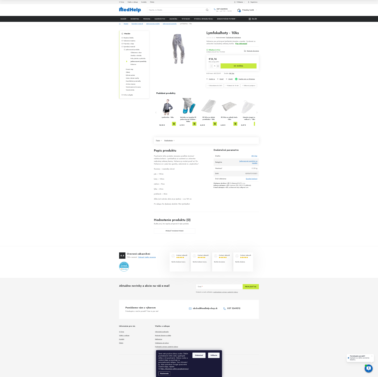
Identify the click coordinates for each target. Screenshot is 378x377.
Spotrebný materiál (129, 47)
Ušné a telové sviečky (132, 78)
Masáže (127, 33)
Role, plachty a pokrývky (138, 58)
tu (159, 364)
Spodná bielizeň (251, 179)
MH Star (231, 73)
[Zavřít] (372, 356)
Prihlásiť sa (250, 287)
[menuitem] (124, 19)
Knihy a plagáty (128, 95)
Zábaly (128, 72)
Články (152, 2)
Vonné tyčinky (130, 90)
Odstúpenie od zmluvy (162, 343)
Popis (158, 140)
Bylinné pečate (130, 75)
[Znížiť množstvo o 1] (211, 66)
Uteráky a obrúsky (136, 55)
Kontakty (143, 2)
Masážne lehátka (129, 38)
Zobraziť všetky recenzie (147, 257)
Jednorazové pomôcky (138, 61)
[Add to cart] (174, 124)
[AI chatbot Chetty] (368, 368)
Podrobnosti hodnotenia (233, 37)
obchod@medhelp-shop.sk (205, 308)
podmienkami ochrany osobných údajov (226, 292)
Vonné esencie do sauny (133, 87)
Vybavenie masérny (129, 41)
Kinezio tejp (129, 69)
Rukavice (133, 64)
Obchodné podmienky (162, 332)
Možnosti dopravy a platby (163, 335)
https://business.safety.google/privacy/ (175, 369)
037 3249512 (222, 9)
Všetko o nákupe (133, 2)
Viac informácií (241, 44)
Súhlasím (214, 355)
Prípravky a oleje (129, 44)
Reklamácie (158, 339)
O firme (121, 2)
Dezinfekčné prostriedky (133, 81)
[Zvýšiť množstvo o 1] (218, 66)
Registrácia (254, 2)
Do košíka (238, 66)
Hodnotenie (168, 140)
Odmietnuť (199, 355)
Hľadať (207, 10)
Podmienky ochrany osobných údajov (166, 347)
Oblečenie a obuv (136, 53)
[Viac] (253, 19)
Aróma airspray (130, 84)
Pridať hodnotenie (175, 231)
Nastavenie (164, 373)
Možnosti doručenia (253, 51)
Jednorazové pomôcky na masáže (248, 162)
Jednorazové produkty (132, 50)
